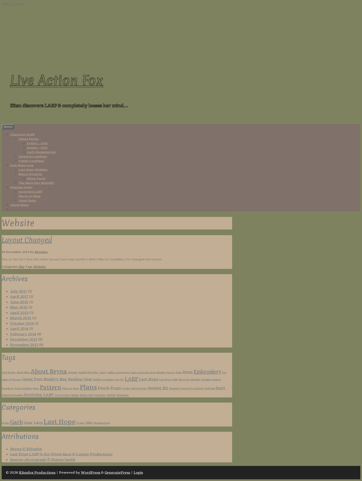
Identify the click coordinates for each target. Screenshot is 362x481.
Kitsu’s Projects (30, 174)
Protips (126, 388)
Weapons (100, 395)
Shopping (174, 388)
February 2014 (23, 334)
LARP (131, 379)
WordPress (90, 472)
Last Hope (148, 379)
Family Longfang (31, 161)
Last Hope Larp (22, 165)
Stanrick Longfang (32, 156)
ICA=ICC (119, 379)
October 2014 (22, 323)
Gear (28, 422)
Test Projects (62, 395)
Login (138, 472)
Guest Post (32, 379)
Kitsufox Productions (37, 472)
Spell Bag (209, 388)
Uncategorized (101, 423)
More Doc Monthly (190, 379)
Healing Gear (80, 379)
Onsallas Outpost (211, 379)
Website (39, 267)
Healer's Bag (55, 379)
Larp (38, 422)
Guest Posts (27, 200)
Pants (35, 388)
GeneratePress (117, 472)
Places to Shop (29, 196)
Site (22, 267)
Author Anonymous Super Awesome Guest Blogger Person (141, 372)
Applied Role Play (88, 372)
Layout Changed (27, 239)
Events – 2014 (37, 143)
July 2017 (18, 291)
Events (5, 423)
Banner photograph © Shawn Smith (42, 459)
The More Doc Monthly (36, 183)
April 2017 (19, 296)
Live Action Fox (56, 80)
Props (115, 387)
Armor (103, 372)
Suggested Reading (12, 395)
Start (220, 387)
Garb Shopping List (41, 152)
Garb (16, 422)
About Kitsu (19, 205)
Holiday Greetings (103, 379)
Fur (224, 372)
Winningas (123, 395)
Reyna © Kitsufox (26, 449)
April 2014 (19, 328)
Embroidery (207, 372)
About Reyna (28, 139)
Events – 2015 (37, 148)
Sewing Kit (158, 387)
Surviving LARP (30, 192)
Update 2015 (87, 395)
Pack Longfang (23, 388)
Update (75, 395)
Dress (187, 372)
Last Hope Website (32, 170)
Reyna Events (139, 388)
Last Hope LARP (168, 379)
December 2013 (23, 339)
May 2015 (18, 307)
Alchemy (73, 372)
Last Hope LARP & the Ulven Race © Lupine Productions (61, 454)
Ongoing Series (21, 187)
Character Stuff (22, 134)
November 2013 (24, 344)
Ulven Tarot (36, 178)
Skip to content (14, 4)
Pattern (50, 387)
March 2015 (20, 318)
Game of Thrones (11, 379)
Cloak (178, 372)
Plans (88, 387)
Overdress (8, 388)
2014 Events (9, 372)
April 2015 (19, 312)
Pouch (103, 387)
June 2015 (19, 302)
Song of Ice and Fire (192, 388)
